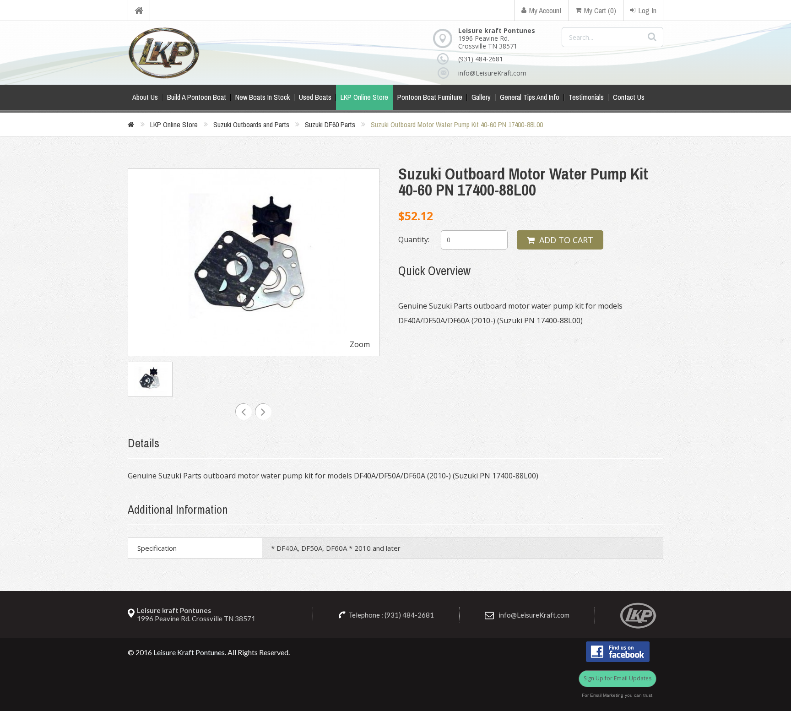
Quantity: (413, 239)
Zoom (360, 344)
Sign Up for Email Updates (617, 678)
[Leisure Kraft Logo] (164, 53)
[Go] (651, 37)
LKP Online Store (174, 124)
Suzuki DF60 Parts (330, 124)
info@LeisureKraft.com (492, 73)
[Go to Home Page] (131, 124)
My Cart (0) (600, 10)
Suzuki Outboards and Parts (251, 124)
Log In (647, 10)
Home (139, 10)
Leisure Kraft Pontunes (189, 652)
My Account (545, 10)
